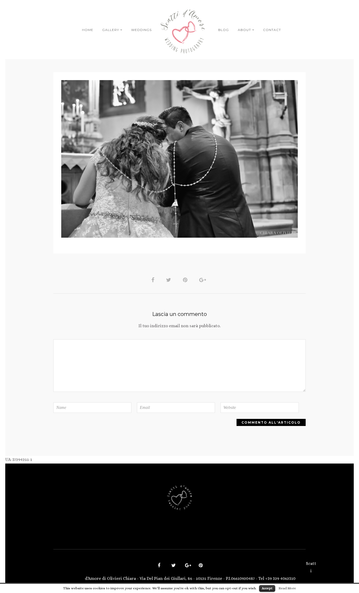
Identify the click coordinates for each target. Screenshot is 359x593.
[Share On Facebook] (154, 279)
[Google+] (186, 566)
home (87, 30)
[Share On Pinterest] (186, 279)
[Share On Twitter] (169, 279)
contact (272, 30)
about (244, 30)
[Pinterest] (200, 566)
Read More (287, 588)
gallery (110, 30)
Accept (267, 588)
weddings (141, 30)
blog (223, 30)
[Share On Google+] (203, 279)
